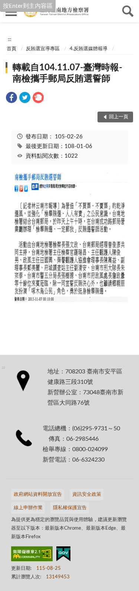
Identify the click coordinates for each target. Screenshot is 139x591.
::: (9, 39)
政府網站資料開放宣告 (38, 494)
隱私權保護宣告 (70, 507)
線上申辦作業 (28, 507)
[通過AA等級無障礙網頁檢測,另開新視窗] (32, 555)
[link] (11, 99)
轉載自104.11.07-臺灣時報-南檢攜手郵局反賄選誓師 (67, 73)
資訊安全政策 (86, 494)
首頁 (11, 48)
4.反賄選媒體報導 (88, 48)
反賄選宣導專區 (43, 48)
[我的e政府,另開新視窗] (63, 555)
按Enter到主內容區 (28, 6)
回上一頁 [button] (118, 117)
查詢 (128, 11)
